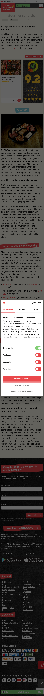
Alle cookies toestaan (22, 379)
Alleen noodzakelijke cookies (22, 391)
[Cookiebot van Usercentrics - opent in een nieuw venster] (31, 303)
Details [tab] (22, 309)
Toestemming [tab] (8, 309)
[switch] (38, 355)
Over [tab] (36, 309)
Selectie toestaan (22, 385)
